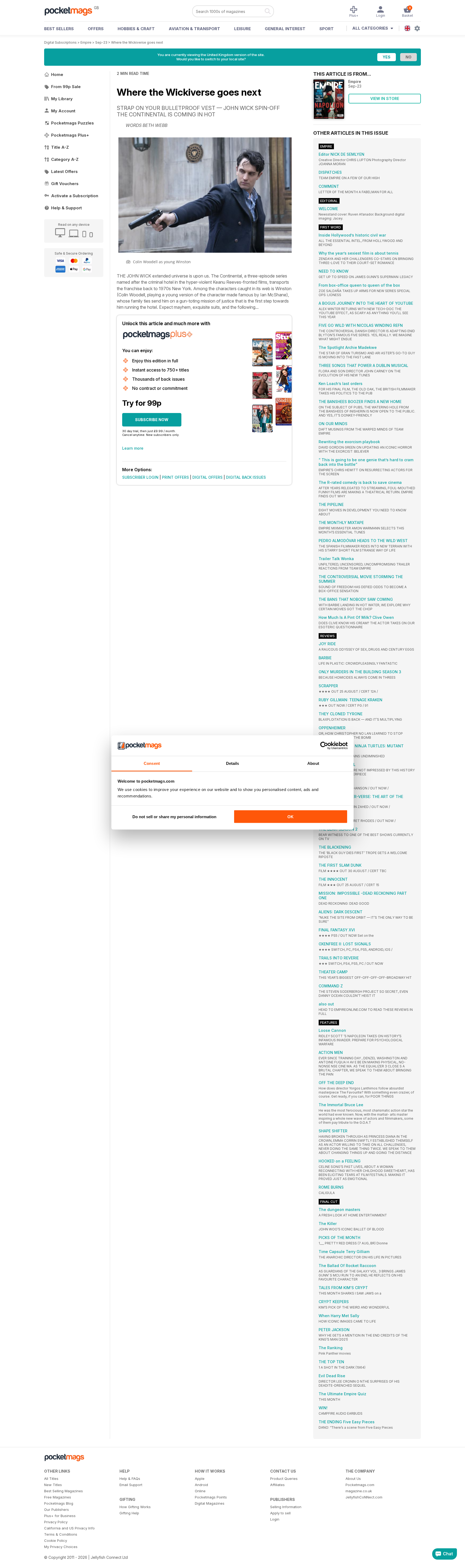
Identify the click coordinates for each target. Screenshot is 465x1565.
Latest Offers (64, 171)
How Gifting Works (135, 1507)
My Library (62, 98)
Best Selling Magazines (63, 1491)
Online (200, 1491)
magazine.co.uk (359, 1491)
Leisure (242, 28)
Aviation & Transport (194, 28)
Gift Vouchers (65, 183)
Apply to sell (280, 1513)
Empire (85, 42)
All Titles (51, 1478)
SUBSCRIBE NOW (151, 419)
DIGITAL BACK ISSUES (246, 477)
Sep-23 (101, 42)
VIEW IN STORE (384, 98)
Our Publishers (56, 1509)
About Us (353, 1478)
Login (274, 1519)
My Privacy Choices (61, 1547)
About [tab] (313, 763)
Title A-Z (60, 147)
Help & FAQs (129, 1478)
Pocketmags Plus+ (70, 135)
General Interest (285, 28)
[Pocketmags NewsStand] (71, 10)
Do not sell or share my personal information (174, 816)
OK (290, 816)
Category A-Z (65, 159)
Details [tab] (232, 763)
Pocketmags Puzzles (72, 123)
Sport (326, 28)
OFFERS (96, 28)
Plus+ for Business (60, 1516)
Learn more (132, 448)
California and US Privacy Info (69, 1528)
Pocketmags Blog (58, 1503)
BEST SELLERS (59, 28)
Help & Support (66, 207)
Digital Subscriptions (60, 42)
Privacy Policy (56, 1522)
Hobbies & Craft (136, 28)
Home (57, 74)
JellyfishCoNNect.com (364, 1497)
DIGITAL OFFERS (207, 477)
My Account (63, 110)
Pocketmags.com (360, 1485)
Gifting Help (129, 1513)
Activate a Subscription (74, 195)
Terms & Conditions (60, 1534)
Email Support (130, 1485)
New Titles (53, 1485)
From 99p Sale (66, 86)
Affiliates (277, 1485)
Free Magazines (57, 1497)
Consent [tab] (152, 763)
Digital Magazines (209, 1503)
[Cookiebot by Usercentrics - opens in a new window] (324, 746)
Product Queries (284, 1478)
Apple (200, 1478)
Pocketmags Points (211, 1497)
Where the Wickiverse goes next (137, 42)
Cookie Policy (55, 1540)
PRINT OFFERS (175, 477)
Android (201, 1485)
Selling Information (285, 1507)
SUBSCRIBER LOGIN (140, 477)
